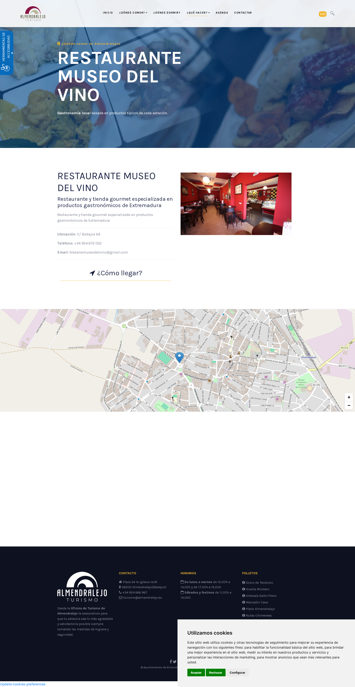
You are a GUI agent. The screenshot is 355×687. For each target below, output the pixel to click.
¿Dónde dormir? (167, 12)
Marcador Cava (256, 602)
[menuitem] (108, 13)
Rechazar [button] (215, 672)
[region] (177, 360)
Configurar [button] (237, 672)
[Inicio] (82, 588)
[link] (33, 13)
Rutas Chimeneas (258, 615)
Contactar (243, 12)
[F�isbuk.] (171, 661)
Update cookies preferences (23, 684)
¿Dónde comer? (132, 12)
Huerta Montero (257, 589)
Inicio (108, 12)
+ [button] (349, 397)
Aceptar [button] (196, 672)
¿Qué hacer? (197, 12)
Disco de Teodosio (259, 582)
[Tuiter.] (175, 661)
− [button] (349, 405)
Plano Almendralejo (260, 609)
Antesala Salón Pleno (261, 596)
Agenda (222, 12)
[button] (322, 13)
